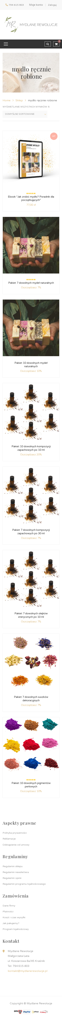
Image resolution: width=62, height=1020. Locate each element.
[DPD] (18, 1011)
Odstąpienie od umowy (16, 844)
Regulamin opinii (12, 878)
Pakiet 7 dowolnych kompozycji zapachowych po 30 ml (31, 531)
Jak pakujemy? (11, 923)
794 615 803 (16, 4)
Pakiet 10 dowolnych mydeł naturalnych (31, 364)
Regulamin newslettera (16, 872)
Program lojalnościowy (16, 929)
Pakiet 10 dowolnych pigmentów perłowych (31, 785)
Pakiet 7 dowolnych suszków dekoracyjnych (31, 698)
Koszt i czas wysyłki (14, 917)
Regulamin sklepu (13, 866)
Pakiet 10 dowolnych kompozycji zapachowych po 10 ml (31, 448)
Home (7, 100)
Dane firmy (9, 905)
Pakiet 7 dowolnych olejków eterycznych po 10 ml (31, 615)
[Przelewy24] (44, 1011)
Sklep (19, 100)
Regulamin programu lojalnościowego (24, 883)
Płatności (8, 911)
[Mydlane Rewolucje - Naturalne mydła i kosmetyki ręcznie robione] (31, 24)
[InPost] (35, 1011)
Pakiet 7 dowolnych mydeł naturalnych (31, 282)
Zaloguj (52, 4)
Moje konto (36, 4)
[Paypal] (27, 1011)
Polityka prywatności (15, 832)
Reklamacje (9, 838)
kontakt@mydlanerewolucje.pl (27, 971)
